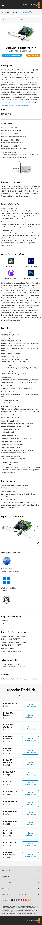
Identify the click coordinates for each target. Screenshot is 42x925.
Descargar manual (7, 105)
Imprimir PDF (33, 55)
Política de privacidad (29, 913)
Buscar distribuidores (12, 55)
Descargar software (21, 105)
